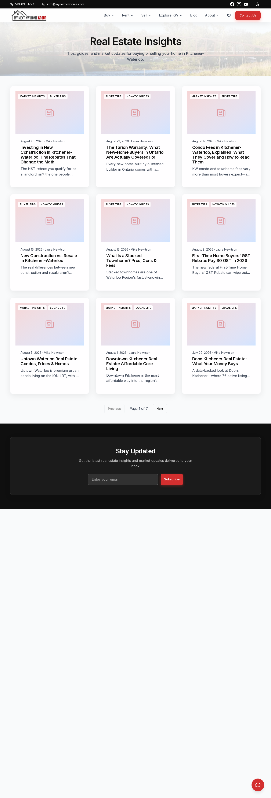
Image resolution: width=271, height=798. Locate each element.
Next (159, 408)
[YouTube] (246, 4)
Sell (144, 15)
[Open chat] (258, 785)
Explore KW (168, 15)
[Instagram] (239, 4)
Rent (125, 15)
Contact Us (247, 15)
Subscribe (172, 479)
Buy (107, 15)
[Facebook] (232, 4)
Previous (114, 408)
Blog (193, 15)
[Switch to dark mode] (257, 4)
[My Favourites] (229, 15)
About (210, 15)
